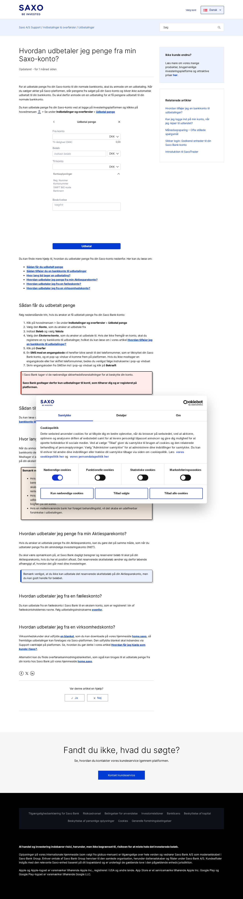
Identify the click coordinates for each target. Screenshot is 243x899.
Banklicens (173, 813)
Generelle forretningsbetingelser (151, 820)
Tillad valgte (121, 493)
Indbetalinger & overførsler (59, 27)
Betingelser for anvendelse (121, 813)
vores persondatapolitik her (89, 456)
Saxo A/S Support (30, 27)
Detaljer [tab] (121, 415)
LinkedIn (32, 673)
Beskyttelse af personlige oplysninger (91, 820)
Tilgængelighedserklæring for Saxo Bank (53, 813)
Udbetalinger (86, 27)
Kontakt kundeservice (121, 775)
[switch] (100, 477)
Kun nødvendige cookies (66, 493)
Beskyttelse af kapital (197, 813)
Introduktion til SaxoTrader (181, 151)
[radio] (74, 697)
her (175, 75)
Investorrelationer (152, 813)
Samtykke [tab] (64, 415)
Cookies (123, 820)
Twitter (26, 673)
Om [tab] (178, 415)
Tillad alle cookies (176, 493)
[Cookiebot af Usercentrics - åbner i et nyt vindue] (186, 403)
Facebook (21, 673)
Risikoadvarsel (92, 813)
